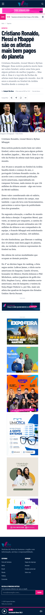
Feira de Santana (6, 562)
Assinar (39, 592)
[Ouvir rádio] (4, 611)
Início (3, 23)
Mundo (3, 572)
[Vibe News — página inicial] (23, 4)
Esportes (9, 23)
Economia (4, 579)
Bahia (3, 565)
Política (4, 576)
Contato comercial (30, 569)
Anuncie (27, 565)
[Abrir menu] (3, 3)
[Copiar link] (26, 98)
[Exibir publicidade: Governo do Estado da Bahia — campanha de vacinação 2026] (41, 11)
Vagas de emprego (30, 562)
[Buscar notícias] (42, 3)
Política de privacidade (7, 604)
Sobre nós (28, 572)
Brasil (3, 569)
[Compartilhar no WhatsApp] (21, 98)
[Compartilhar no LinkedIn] (16, 98)
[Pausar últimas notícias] (43, 17)
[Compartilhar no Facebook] (11, 98)
